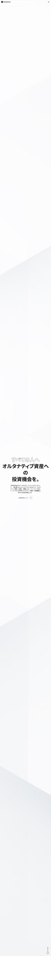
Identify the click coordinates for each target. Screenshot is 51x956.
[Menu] (48, 1)
